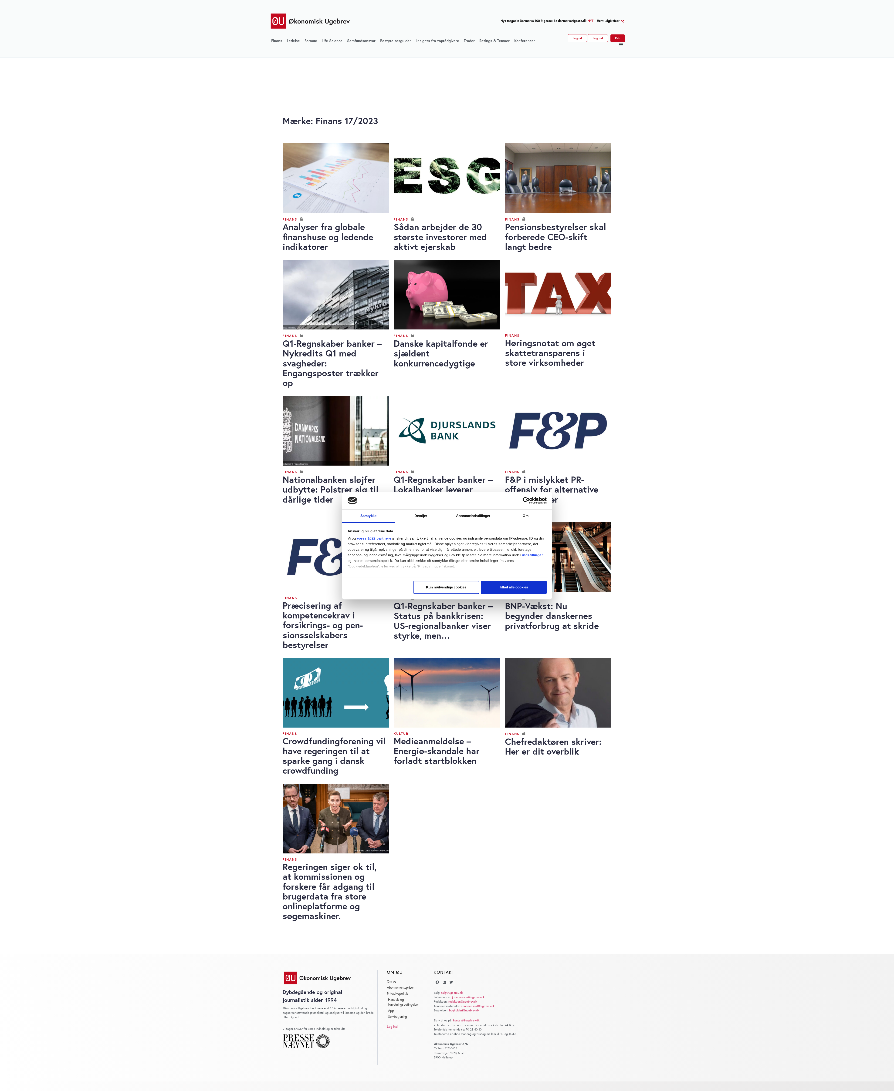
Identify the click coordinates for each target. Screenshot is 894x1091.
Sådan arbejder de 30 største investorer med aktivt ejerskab (440, 236)
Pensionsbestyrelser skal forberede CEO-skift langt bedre (555, 236)
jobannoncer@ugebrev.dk (468, 997)
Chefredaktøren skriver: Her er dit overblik (553, 746)
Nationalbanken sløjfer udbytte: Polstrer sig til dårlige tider (330, 489)
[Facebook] (437, 982)
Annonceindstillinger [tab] (473, 516)
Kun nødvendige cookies (446, 587)
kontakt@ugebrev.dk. (466, 1020)
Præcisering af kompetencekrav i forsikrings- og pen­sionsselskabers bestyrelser (323, 625)
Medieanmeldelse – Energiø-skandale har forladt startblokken (437, 750)
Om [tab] (525, 516)
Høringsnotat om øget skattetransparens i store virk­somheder (550, 352)
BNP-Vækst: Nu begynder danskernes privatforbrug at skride (552, 615)
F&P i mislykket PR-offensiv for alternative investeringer (551, 489)
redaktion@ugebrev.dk (462, 1002)
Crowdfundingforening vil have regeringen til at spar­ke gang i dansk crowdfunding (334, 755)
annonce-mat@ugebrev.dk (477, 1006)
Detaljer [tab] (420, 516)
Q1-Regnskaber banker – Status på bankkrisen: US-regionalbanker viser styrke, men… (443, 620)
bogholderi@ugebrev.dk (464, 1010)
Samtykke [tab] (368, 516)
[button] (621, 44)
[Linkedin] (444, 982)
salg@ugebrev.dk (452, 993)
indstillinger (532, 555)
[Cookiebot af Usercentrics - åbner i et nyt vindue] (526, 500)
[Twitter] (451, 982)
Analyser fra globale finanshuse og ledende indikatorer (328, 236)
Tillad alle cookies (513, 587)
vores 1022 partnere (374, 538)
